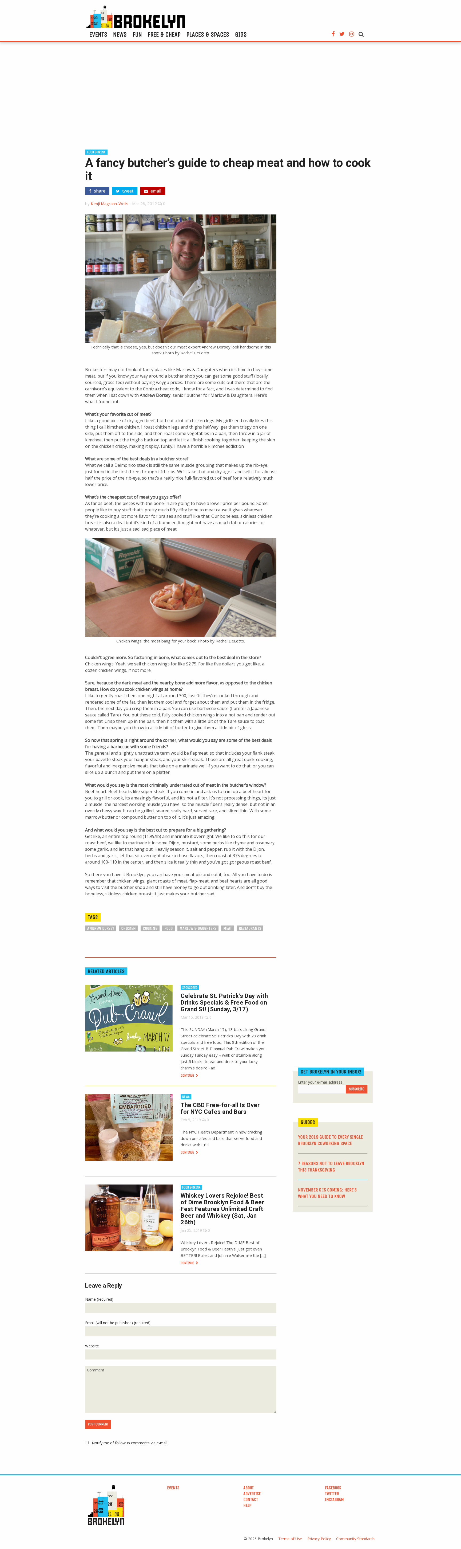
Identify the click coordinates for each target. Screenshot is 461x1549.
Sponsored (189, 988)
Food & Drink (96, 152)
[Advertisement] (230, 98)
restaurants (250, 928)
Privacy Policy (319, 1538)
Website (92, 1345)
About (248, 1487)
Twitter (332, 1493)
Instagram (334, 1499)
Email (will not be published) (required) (117, 1322)
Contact (250, 1499)
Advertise (252, 1493)
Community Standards (355, 1538)
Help (247, 1505)
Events (98, 34)
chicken (128, 928)
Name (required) (99, 1299)
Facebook (333, 1487)
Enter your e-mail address (320, 1082)
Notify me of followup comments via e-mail (129, 1442)
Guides (308, 1122)
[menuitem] (98, 34)
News (120, 34)
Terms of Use (290, 1538)
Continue (188, 1075)
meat (227, 928)
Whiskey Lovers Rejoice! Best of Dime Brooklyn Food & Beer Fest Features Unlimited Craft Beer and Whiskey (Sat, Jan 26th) (222, 1209)
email (155, 191)
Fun (137, 34)
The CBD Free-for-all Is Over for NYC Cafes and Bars (220, 1108)
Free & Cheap (164, 34)
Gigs (241, 34)
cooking (150, 928)
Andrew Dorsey (100, 928)
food (168, 928)
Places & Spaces (207, 34)
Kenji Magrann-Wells (109, 203)
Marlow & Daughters (198, 928)
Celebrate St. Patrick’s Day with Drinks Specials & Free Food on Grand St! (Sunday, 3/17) (224, 1003)
